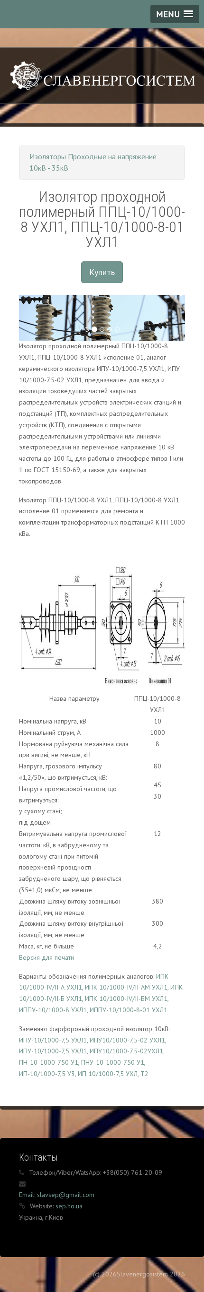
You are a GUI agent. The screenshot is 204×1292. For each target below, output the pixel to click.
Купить (102, 272)
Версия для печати (46, 957)
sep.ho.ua (69, 1206)
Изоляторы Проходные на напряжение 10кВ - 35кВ (93, 162)
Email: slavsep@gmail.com (56, 1194)
